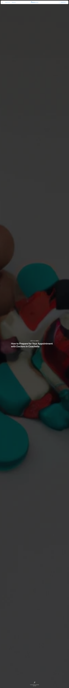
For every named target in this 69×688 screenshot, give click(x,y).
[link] (34, 2)
